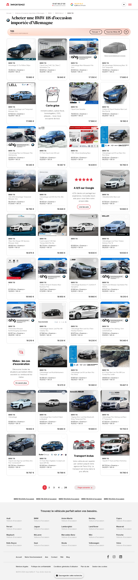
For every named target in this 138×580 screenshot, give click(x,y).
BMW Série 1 (59, 13)
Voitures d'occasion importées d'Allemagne (29, 13)
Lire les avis (84, 207)
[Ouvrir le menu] (130, 4)
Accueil (8, 13)
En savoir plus (21, 383)
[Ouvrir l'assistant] (124, 4)
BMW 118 (70, 13)
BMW (50, 13)
